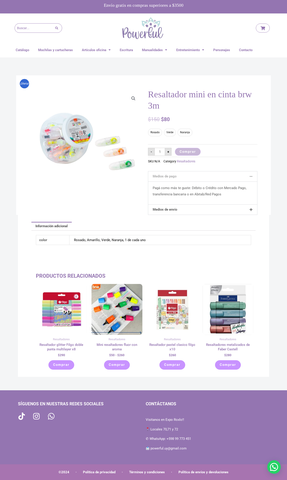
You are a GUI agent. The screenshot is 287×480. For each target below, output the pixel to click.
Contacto (245, 50)
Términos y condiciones (147, 472)
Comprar (188, 152)
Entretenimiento (188, 50)
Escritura (126, 50)
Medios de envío (165, 209)
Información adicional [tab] (51, 226)
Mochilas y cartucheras (55, 50)
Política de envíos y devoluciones (203, 472)
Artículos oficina (94, 50)
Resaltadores (186, 161)
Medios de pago (164, 176)
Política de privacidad (99, 472)
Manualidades (152, 50)
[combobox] (35, 28)
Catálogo (22, 50)
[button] (133, 98)
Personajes (221, 50)
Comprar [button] (61, 365)
